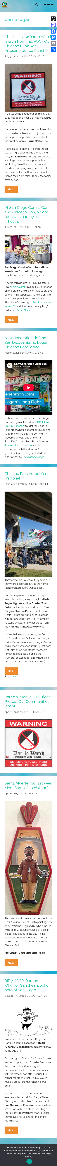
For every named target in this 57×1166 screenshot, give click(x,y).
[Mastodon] (53, 25)
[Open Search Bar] (36, 4)
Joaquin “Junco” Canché (18, 445)
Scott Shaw (24, 310)
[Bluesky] (53, 37)
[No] (53, 1154)
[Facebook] (53, 31)
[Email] (53, 43)
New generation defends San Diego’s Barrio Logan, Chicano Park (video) (27, 342)
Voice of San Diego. (33, 456)
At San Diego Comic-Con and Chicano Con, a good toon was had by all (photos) (27, 214)
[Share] (53, 49)
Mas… (13, 190)
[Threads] (53, 19)
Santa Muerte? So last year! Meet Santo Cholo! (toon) (28, 785)
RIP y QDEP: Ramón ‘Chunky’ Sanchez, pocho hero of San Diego (26, 985)
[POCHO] (5, 4)
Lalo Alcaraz (18, 286)
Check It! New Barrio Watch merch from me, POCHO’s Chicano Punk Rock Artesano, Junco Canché (28, 43)
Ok (29, 1161)
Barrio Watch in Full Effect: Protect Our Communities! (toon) (28, 701)
